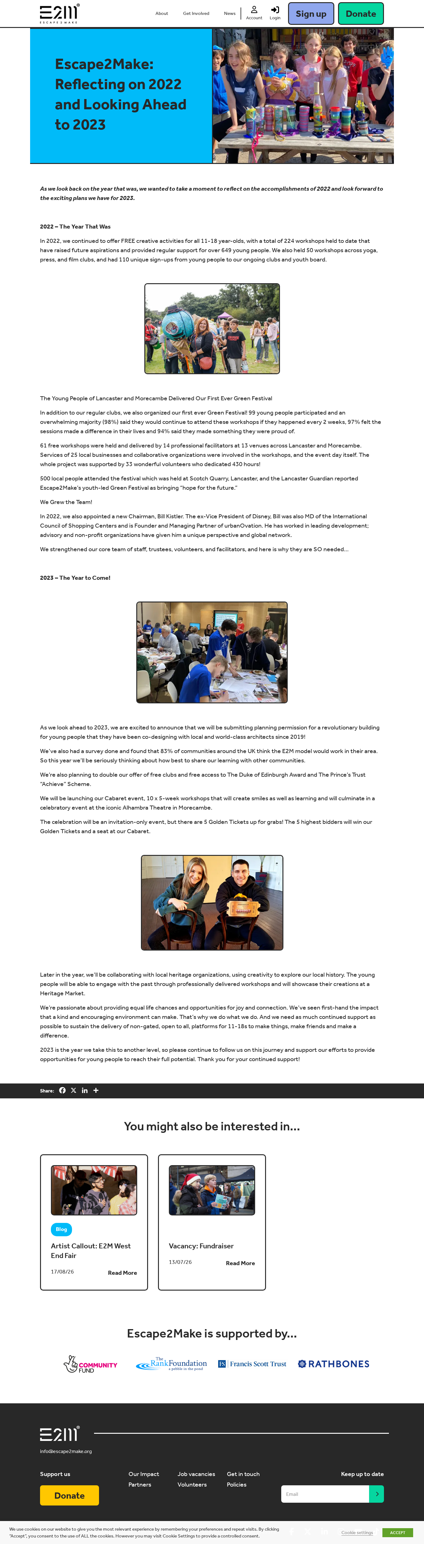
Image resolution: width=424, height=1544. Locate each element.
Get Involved (196, 13)
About (162, 13)
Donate (361, 13)
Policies (236, 1484)
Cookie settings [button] (357, 1532)
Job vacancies (196, 1474)
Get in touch (243, 1474)
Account (254, 17)
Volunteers (192, 1484)
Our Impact (144, 1474)
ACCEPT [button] (397, 1532)
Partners (140, 1484)
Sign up (311, 13)
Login (275, 17)
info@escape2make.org (66, 1451)
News (230, 13)
